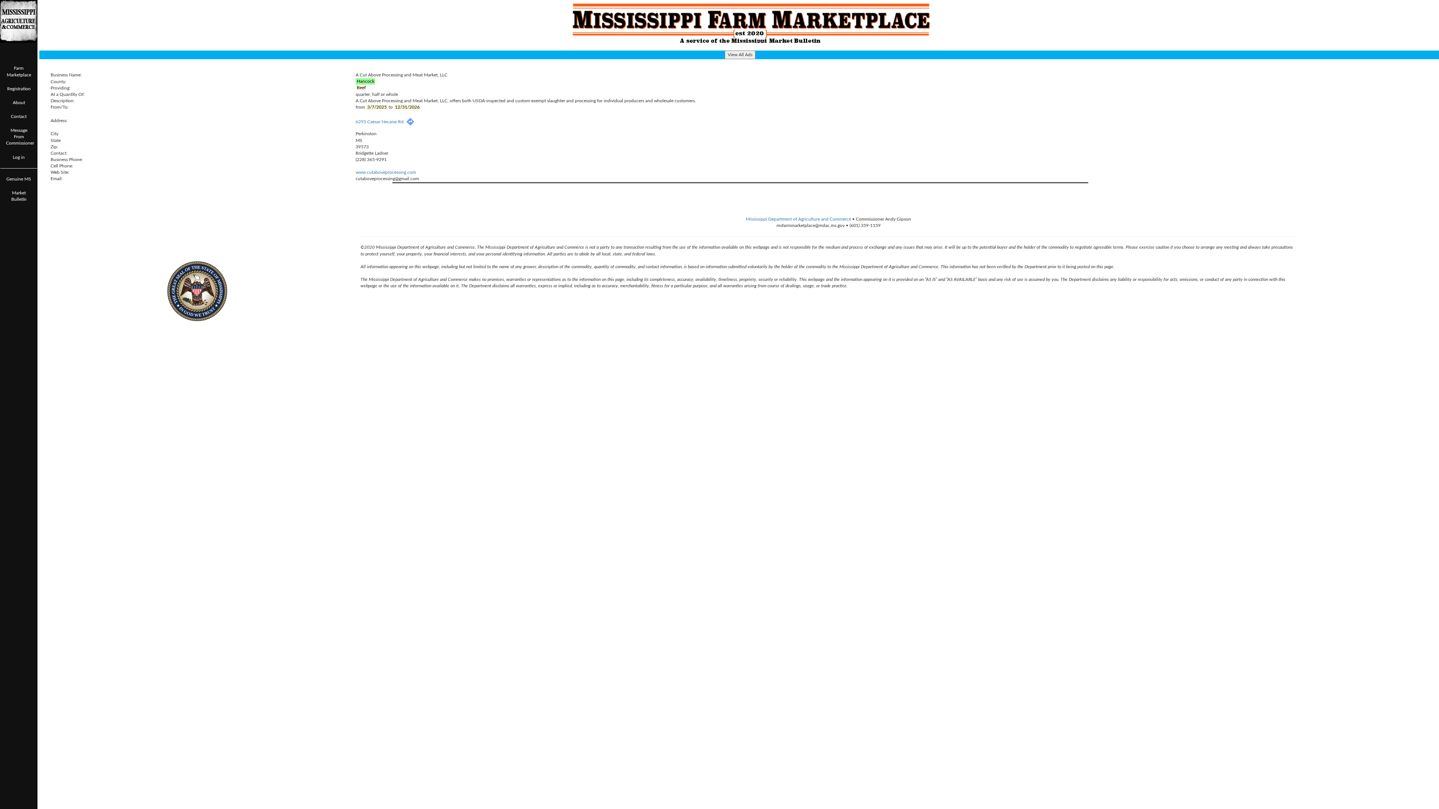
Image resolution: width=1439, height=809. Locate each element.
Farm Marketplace (19, 71)
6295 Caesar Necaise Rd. (381, 121)
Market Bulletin (19, 196)
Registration (19, 89)
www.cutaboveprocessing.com (386, 172)
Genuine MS (18, 179)
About (19, 102)
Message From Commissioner (20, 136)
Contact (19, 116)
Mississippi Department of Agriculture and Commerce (798, 219)
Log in (19, 157)
